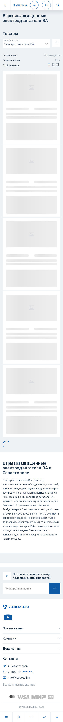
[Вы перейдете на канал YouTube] (8, 617)
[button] (49, 65)
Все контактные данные (19, 684)
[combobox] (26, 43)
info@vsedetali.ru (19, 677)
